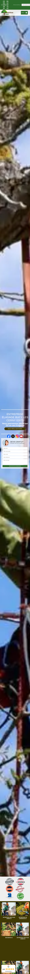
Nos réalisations (15, 428)
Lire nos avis (8, 971)
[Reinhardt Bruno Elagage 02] (7, 13)
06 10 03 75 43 (6, 5)
